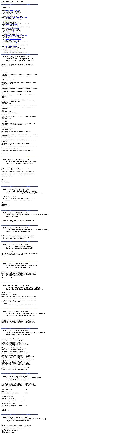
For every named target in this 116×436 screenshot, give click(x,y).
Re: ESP (7, 21)
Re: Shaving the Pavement (12, 24)
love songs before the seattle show (13, 39)
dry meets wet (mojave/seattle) (12, 28)
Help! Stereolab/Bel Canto (11, 49)
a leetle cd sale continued (11, 46)
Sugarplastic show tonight (11, 42)
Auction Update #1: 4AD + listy (12, 10)
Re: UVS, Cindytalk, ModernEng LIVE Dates (16, 17)
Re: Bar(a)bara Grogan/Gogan (13, 13)
